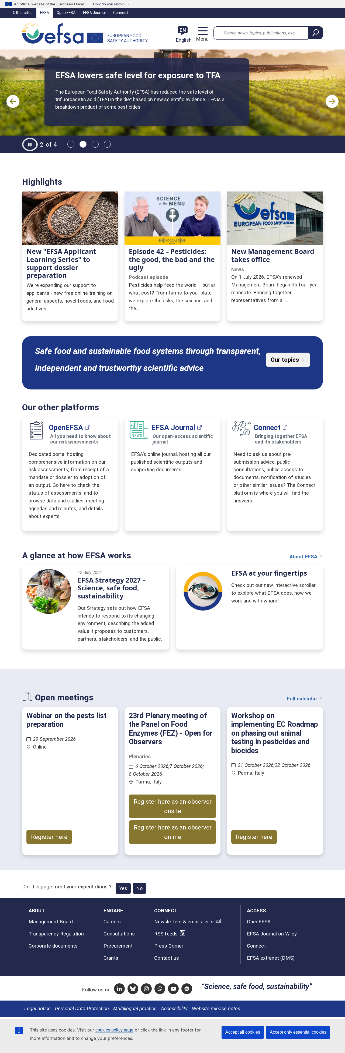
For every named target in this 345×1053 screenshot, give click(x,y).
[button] (13, 101)
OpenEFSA (66, 427)
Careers (112, 922)
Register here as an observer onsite (173, 806)
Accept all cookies (242, 1032)
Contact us (166, 958)
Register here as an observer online (173, 832)
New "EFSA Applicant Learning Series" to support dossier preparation (61, 263)
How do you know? (109, 4)
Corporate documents (53, 946)
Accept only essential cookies (298, 1032)
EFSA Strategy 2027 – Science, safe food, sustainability (112, 588)
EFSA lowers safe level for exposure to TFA (137, 75)
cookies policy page (114, 1030)
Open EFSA (66, 12)
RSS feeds (166, 934)
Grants (111, 958)
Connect (120, 12)
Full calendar (302, 699)
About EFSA (303, 557)
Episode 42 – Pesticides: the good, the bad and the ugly (172, 259)
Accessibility (174, 1009)
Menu (201, 39)
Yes (123, 888)
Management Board (51, 922)
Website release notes (216, 1009)
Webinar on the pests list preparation (66, 720)
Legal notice (37, 1009)
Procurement (118, 946)
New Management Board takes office (272, 255)
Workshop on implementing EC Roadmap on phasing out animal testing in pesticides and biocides (274, 733)
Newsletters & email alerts (183, 922)
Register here (49, 836)
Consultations (119, 934)
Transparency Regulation (56, 934)
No (139, 888)
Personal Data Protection (82, 1009)
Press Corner (168, 946)
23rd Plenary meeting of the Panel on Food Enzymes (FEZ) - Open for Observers (171, 728)
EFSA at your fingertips (269, 573)
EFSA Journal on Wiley (272, 934)
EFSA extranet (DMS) (271, 958)
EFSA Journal (94, 12)
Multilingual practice (135, 1009)
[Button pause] (30, 144)
